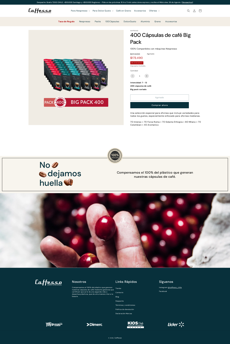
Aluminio (145, 21)
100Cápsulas (112, 21)
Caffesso (118, 338)
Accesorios (171, 21)
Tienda (118, 288)
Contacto (119, 292)
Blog (117, 297)
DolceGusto (130, 21)
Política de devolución (125, 309)
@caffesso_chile (175, 287)
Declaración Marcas (124, 313)
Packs (98, 21)
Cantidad (134, 71)
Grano (157, 21)
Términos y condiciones (125, 305)
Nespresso (84, 21)
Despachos (187, 2)
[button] (80, 11)
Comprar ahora (160, 105)
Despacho (120, 301)
